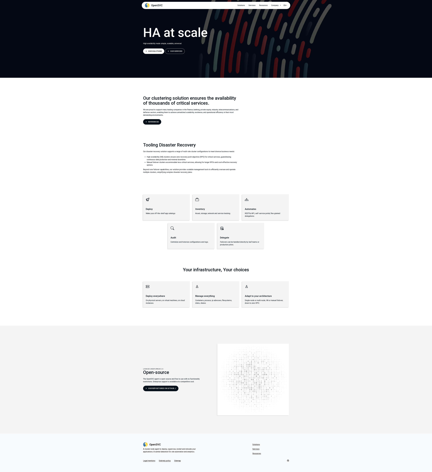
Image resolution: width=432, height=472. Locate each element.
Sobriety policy (165, 461)
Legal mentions (149, 461)
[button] (280, 5)
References (153, 122)
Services (252, 5)
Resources (263, 5)
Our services (176, 51)
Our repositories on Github (161, 388)
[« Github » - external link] (288, 460)
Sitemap (177, 461)
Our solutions (155, 51)
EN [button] (285, 5)
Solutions (241, 5)
